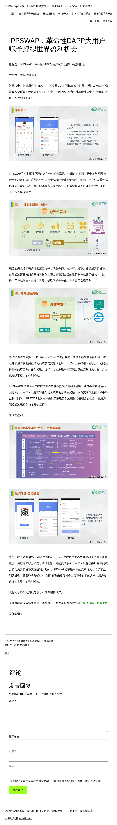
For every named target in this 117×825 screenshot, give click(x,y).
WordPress (25, 818)
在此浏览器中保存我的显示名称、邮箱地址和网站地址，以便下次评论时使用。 (58, 781)
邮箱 (12, 751)
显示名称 (15, 736)
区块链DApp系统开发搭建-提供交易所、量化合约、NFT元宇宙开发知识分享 (49, 6)
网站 (11, 766)
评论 (12, 700)
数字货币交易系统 (44, 641)
